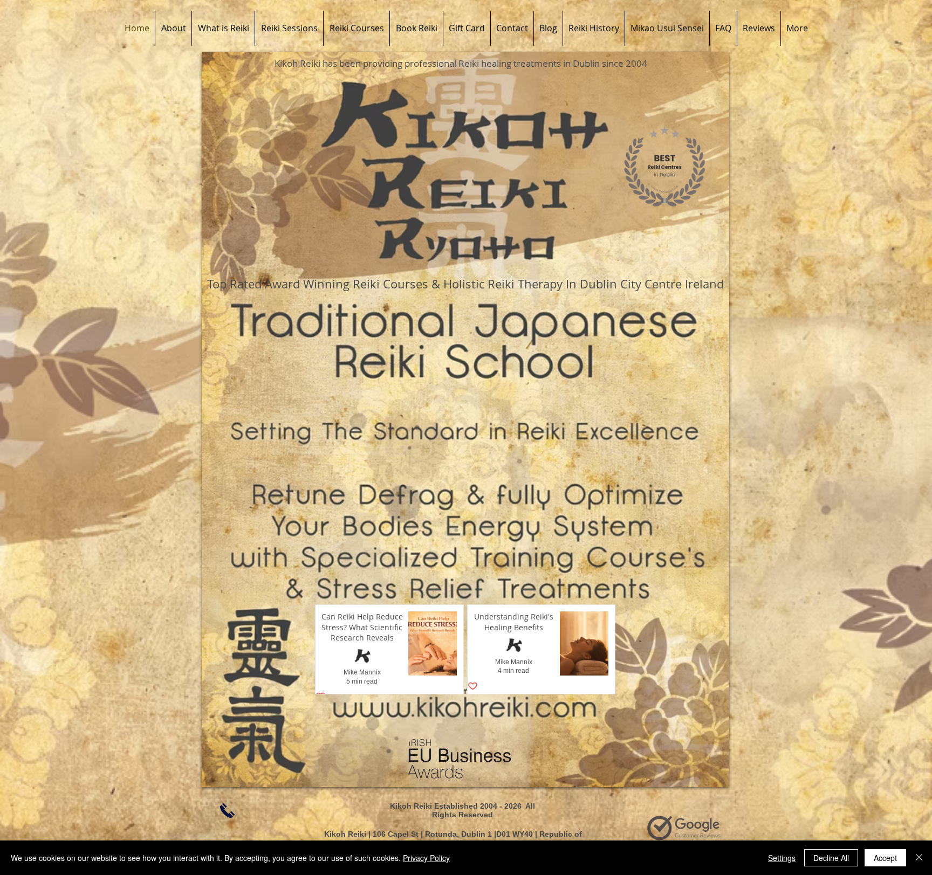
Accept (885, 857)
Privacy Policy (426, 857)
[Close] (919, 857)
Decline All (831, 857)
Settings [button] (782, 857)
